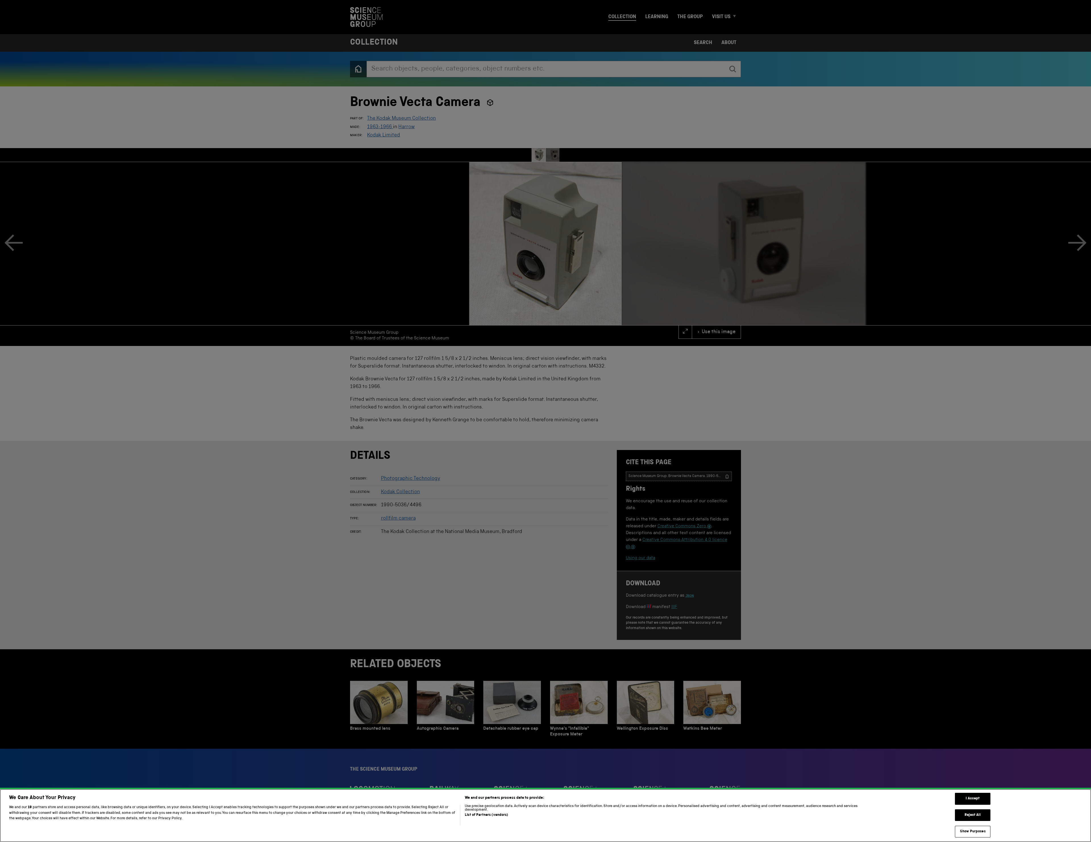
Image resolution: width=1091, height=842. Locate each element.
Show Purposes (973, 831)
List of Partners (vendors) (486, 815)
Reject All (973, 815)
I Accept (973, 798)
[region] (545, 815)
